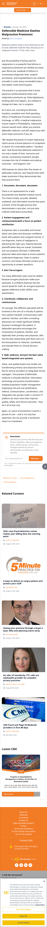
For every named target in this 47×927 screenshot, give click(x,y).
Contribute (23, 817)
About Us (23, 812)
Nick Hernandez (12, 634)
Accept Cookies (23, 923)
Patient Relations (10, 482)
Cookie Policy (40, 905)
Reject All (23, 916)
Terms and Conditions (23, 828)
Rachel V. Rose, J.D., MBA (15, 684)
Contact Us (23, 820)
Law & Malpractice (27, 478)
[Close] (44, 881)
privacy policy (8, 465)
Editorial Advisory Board (23, 823)
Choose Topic (21, 10)
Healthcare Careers (10, 478)
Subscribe (34, 458)
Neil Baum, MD (11, 587)
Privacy (23, 826)
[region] (23, 902)
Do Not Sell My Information (23, 831)
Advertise (24, 815)
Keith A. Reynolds (12, 540)
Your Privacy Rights (23, 834)
